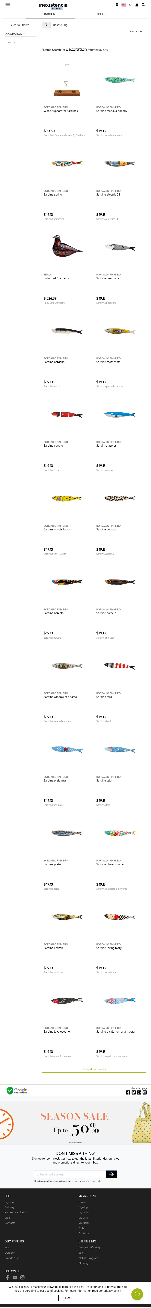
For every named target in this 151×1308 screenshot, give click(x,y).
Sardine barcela (106, 613)
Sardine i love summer (110, 864)
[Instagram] (22, 1277)
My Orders (84, 1212)
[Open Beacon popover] (137, 1294)
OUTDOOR (99, 14)
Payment (10, 1202)
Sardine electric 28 (108, 194)
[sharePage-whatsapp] (139, 1092)
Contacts (10, 1222)
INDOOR (49, 14)
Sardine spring (53, 194)
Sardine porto (52, 864)
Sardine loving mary (109, 948)
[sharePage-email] (144, 1092)
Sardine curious (106, 529)
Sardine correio (53, 445)
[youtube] (15, 1277)
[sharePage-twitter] (133, 1092)
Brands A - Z (12, 1258)
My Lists (83, 1217)
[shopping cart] (137, 4)
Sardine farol (104, 696)
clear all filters (20, 25)
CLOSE (68, 1297)
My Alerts (83, 1222)
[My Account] (117, 4)
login (81, 1202)
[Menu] (8, 3)
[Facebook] (7, 1277)
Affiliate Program (88, 1258)
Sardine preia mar (55, 780)
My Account (87, 1195)
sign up (83, 1207)
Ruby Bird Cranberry (56, 278)
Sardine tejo (103, 780)
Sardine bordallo (54, 362)
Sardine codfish (53, 948)
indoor (9, 1247)
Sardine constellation (57, 529)
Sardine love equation (57, 1031)
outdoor (10, 1252)
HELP (8, 1195)
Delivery (9, 1207)
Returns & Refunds (16, 1212)
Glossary (83, 1263)
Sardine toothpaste (108, 362)
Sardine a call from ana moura (115, 1031)
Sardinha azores (106, 445)
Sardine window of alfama (60, 696)
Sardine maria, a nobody (111, 110)
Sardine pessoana (107, 278)
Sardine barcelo (54, 613)
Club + (8, 1217)
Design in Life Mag (89, 1247)
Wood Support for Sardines (61, 110)
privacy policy (112, 1290)
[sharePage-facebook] (128, 1092)
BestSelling (62, 25)
